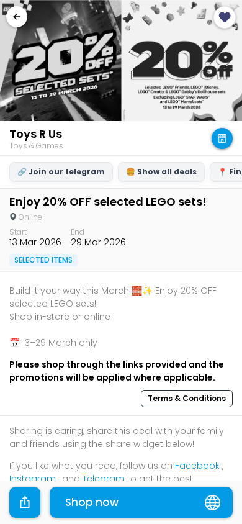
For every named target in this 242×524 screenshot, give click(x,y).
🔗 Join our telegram (61, 171)
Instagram (32, 478)
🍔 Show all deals (161, 171)
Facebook (197, 465)
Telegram (104, 478)
